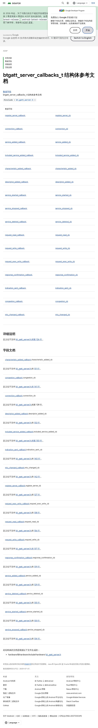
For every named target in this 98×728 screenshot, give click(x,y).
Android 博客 (40, 689)
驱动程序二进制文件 (11, 701)
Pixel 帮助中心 (71, 685)
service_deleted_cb (63, 222)
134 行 (37, 638)
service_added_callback (15, 142)
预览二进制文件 (9, 693)
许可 (34, 716)
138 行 (37, 513)
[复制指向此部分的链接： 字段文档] (18, 350)
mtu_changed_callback (15, 315)
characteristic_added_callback (18, 168)
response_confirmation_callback (19, 275)
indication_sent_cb (63, 288)
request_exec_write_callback (17, 261)
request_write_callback (15, 248)
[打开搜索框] (62, 3)
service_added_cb (63, 142)
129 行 (37, 584)
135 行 (37, 602)
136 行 (37, 531)
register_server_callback (15, 115)
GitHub (6, 705)
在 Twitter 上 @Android (44, 681)
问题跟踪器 (70, 705)
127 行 (37, 495)
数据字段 (7, 92)
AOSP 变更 (27, 22)
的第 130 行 (36, 441)
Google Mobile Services (75, 697)
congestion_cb (61, 301)
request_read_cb (62, 235)
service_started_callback (15, 195)
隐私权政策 (42, 716)
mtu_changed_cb (62, 315)
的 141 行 (35, 387)
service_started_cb (63, 195)
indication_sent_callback (15, 288)
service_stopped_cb (63, 208)
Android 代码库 (9, 681)
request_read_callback (15, 235)
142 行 (37, 477)
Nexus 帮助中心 (72, 689)
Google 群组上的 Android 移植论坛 (49, 705)
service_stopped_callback (16, 208)
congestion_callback (14, 301)
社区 (18, 716)
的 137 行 (35, 548)
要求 (5, 685)
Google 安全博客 (41, 693)
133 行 (37, 620)
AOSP (5, 51)
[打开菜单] (4, 3)
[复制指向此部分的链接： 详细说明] (18, 334)
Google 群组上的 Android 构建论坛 (49, 701)
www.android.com (74, 693)
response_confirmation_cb (66, 275)
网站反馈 (53, 716)
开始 (88, 30)
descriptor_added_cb (64, 182)
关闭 (75, 30)
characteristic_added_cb (65, 168)
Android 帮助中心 (73, 681)
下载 (5, 689)
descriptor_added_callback (16, 182)
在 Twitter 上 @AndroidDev (45, 685)
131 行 (37, 369)
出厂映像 (6, 697)
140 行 (37, 459)
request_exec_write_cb (65, 261)
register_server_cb (63, 115)
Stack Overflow (72, 701)
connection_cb (61, 129)
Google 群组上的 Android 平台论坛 (49, 697)
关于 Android (8, 716)
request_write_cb (62, 248)
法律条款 (26, 716)
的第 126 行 (36, 339)
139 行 (37, 566)
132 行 (37, 423)
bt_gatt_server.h (25, 100)
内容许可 (28, 664)
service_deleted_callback (16, 222)
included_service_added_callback (19, 155)
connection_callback (14, 129)
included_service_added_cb (67, 155)
